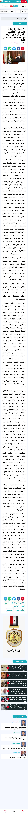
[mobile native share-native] (22, 48)
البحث (5, 812)
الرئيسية (22, 812)
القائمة (13, 812)
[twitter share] (14, 48)
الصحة (22, 606)
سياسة (12, 11)
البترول (7, 603)
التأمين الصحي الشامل (18, 603)
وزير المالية (10, 610)
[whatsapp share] (9, 48)
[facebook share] (18, 48)
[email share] (5, 48)
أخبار (18, 11)
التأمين (16, 606)
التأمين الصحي (20, 610)
